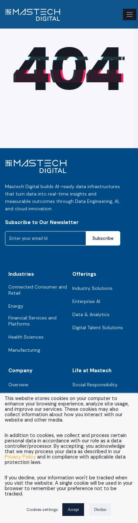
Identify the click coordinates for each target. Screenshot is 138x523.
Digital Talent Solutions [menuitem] (97, 327)
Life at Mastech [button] (92, 370)
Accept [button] (73, 509)
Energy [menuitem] (15, 306)
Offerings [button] (84, 274)
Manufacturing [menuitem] (24, 350)
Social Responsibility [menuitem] (95, 385)
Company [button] (20, 370)
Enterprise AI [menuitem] (86, 301)
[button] (129, 14)
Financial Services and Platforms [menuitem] (32, 321)
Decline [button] (100, 509)
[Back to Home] (33, 17)
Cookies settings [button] (42, 509)
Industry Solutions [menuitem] (92, 288)
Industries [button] (21, 274)
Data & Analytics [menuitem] (91, 314)
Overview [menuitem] (18, 385)
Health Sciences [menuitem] (26, 337)
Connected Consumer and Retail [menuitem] (37, 290)
